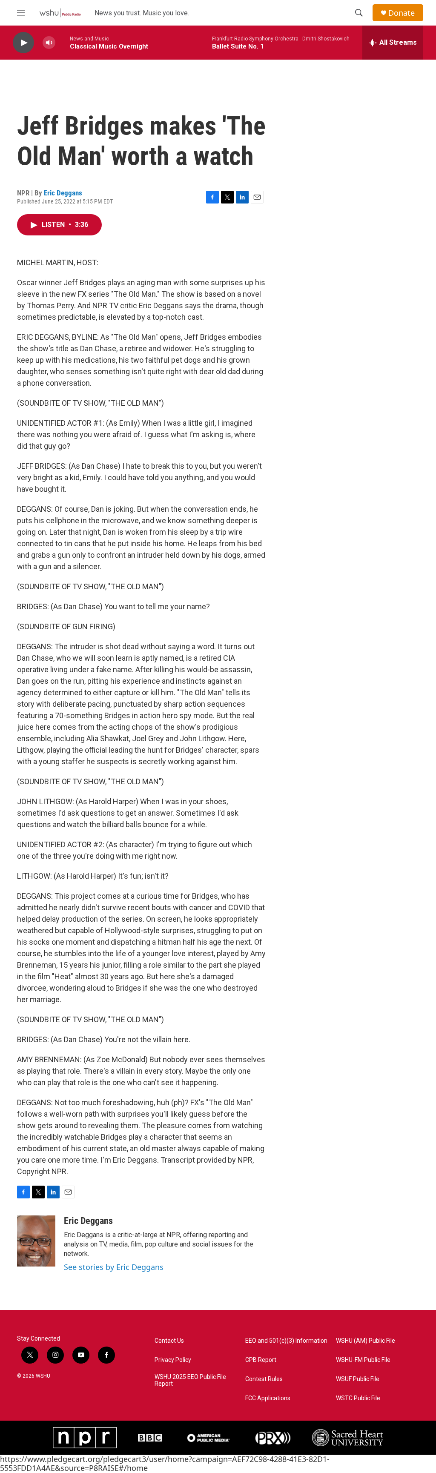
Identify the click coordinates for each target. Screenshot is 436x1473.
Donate (401, 13)
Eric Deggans (63, 193)
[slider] (62, 42)
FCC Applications (267, 1398)
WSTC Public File (358, 1398)
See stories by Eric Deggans (114, 1267)
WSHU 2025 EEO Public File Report (190, 1380)
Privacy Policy (173, 1360)
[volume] (49, 42)
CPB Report (260, 1360)
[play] (23, 43)
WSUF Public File (357, 1379)
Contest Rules (264, 1379)
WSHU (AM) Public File (365, 1341)
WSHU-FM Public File (363, 1360)
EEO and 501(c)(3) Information (286, 1341)
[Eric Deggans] (36, 1241)
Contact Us (169, 1341)
